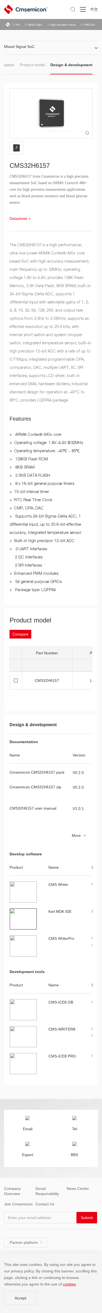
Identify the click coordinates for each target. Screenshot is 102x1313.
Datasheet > (20, 218)
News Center (78, 1188)
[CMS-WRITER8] (23, 1036)
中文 (94, 9)
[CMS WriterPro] (23, 946)
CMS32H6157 (91, 24)
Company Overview (12, 1191)
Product (19, 24)
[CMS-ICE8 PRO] (23, 1063)
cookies (69, 1284)
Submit (87, 1217)
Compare (21, 634)
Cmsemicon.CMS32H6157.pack (37, 772)
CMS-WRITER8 (61, 1029)
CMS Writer (58, 884)
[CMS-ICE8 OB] (23, 1009)
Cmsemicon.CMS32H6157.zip (35, 787)
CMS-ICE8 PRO (62, 1056)
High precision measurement (64, 24)
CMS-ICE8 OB (60, 1002)
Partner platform (26, 1242)
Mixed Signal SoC (37, 24)
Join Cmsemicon (18, 1204)
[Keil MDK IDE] (23, 919)
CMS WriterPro (61, 938)
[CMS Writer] (23, 892)
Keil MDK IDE (60, 911)
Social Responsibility (47, 1191)
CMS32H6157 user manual (33, 808)
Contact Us (44, 1204)
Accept (20, 1298)
